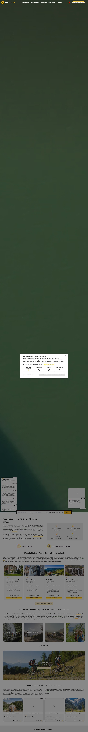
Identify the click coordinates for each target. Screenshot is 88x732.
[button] (28, 375)
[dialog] (44, 366)
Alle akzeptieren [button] (58, 374)
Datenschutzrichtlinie (49, 364)
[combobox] (65, 355)
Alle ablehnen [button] (44, 374)
